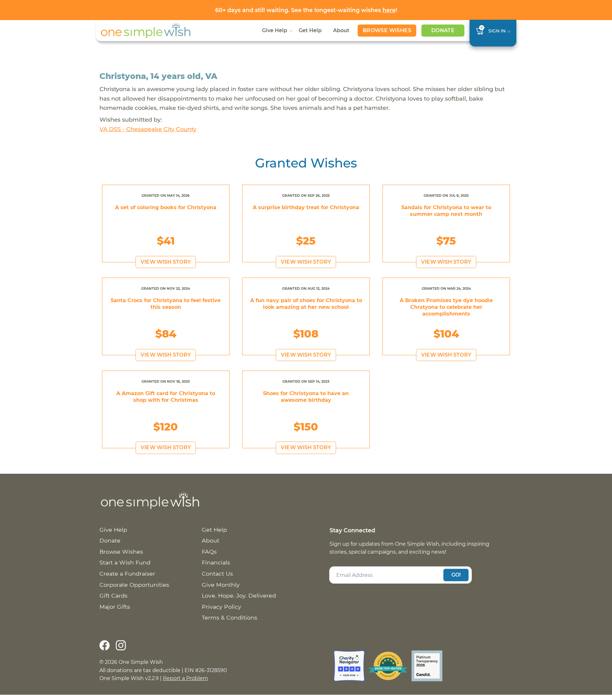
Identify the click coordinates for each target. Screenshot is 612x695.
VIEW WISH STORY (166, 262)
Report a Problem (185, 678)
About (341, 30)
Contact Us (217, 573)
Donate (443, 30)
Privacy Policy (221, 606)
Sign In (497, 31)
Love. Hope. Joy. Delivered (239, 595)
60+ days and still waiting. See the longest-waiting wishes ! (306, 10)
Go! (456, 575)
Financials (216, 562)
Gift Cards (113, 595)
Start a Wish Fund (124, 562)
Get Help (310, 30)
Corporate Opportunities (134, 584)
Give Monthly (221, 584)
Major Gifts (114, 606)
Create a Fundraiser (127, 573)
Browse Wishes (387, 30)
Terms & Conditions (229, 617)
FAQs (209, 551)
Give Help (274, 30)
